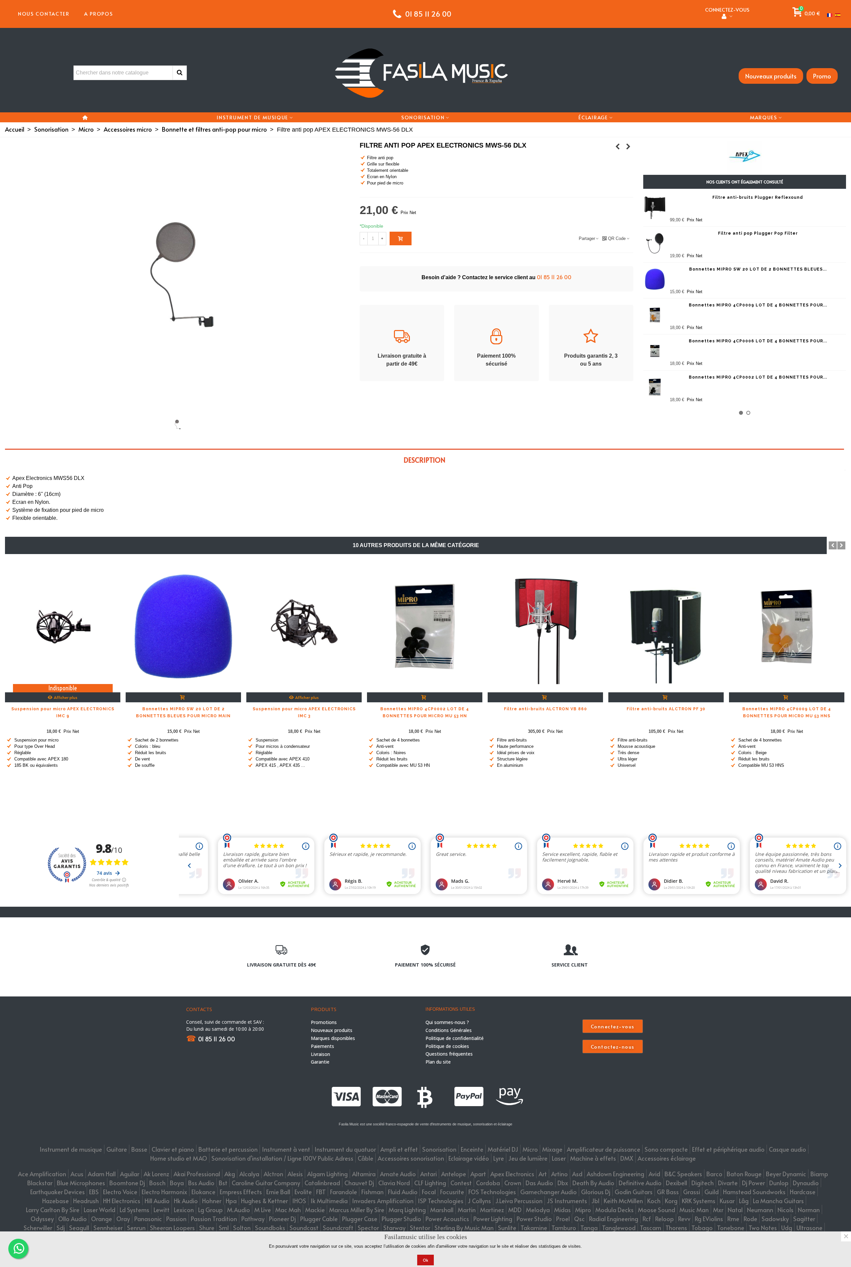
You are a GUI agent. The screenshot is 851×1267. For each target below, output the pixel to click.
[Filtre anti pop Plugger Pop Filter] (655, 243)
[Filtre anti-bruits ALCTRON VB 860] (545, 627)
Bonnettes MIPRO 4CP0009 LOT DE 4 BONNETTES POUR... (758, 305)
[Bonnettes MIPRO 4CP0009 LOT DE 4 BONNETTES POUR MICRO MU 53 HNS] (655, 315)
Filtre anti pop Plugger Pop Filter (758, 233)
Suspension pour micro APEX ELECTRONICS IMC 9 (62, 712)
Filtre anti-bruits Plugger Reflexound (757, 197)
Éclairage (593, 117)
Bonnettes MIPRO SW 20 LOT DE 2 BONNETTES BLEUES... (758, 269)
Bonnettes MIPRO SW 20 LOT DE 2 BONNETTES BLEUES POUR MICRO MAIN (183, 712)
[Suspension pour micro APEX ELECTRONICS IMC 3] (618, 146)
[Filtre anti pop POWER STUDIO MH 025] (628, 146)
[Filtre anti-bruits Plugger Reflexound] (655, 207)
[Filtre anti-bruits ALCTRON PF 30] (666, 627)
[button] (741, 413)
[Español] (838, 14)
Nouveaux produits (770, 76)
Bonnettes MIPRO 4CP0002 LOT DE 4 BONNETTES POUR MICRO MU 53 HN (424, 712)
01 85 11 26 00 (554, 277)
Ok (425, 1260)
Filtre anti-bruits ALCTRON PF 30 (666, 709)
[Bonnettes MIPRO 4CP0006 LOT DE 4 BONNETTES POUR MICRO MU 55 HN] (655, 351)
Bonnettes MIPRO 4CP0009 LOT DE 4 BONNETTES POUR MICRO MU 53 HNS (786, 712)
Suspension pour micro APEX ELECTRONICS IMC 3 (304, 712)
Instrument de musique (252, 117)
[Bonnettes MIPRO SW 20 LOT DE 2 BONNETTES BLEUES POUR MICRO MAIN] (655, 279)
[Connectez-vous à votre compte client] (727, 17)
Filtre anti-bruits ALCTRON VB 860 (545, 709)
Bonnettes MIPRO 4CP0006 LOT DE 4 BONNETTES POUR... (758, 341)
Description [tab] (424, 460)
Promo (822, 76)
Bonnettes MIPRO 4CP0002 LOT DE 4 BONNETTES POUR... (758, 377)
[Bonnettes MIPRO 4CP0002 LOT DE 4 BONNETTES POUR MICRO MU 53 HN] (655, 387)
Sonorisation (422, 117)
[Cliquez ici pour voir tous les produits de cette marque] (744, 157)
